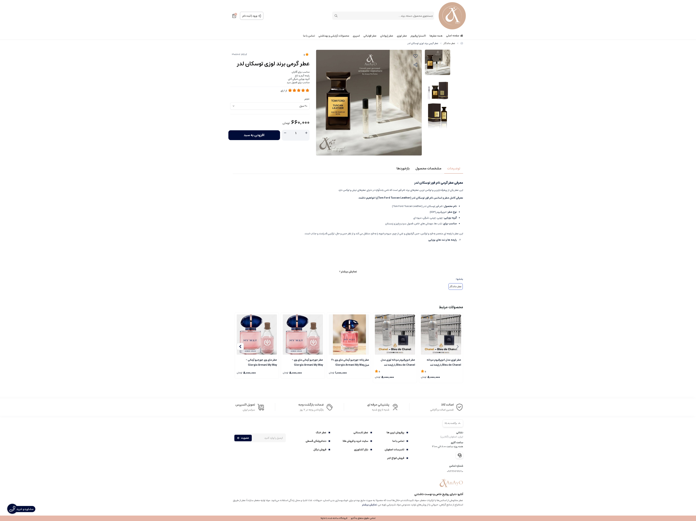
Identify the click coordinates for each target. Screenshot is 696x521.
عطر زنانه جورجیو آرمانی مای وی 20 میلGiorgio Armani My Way (350, 362)
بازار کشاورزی (361, 449)
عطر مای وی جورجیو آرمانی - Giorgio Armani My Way (261, 362)
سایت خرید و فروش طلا (355, 441)
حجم (307, 99)
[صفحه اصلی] (461, 43)
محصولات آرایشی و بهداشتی (333, 36)
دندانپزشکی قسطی (316, 441)
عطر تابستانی (360, 432)
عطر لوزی (402, 36)
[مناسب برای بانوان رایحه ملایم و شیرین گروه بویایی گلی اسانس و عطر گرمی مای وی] (303, 334)
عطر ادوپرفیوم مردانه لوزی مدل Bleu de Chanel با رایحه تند (398, 362)
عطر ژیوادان (386, 36)
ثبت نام (246, 16)
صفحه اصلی (452, 36)
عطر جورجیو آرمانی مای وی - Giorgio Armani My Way (307, 362)
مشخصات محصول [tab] (428, 168)
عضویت (245, 438)
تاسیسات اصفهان (394, 449)
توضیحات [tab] (453, 168)
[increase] (306, 133)
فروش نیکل (319, 449)
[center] (336, 16)
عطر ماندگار (449, 43)
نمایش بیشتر (348, 271)
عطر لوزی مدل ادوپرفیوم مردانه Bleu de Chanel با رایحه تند (444, 362)
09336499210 (455, 471)
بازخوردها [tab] (403, 168)
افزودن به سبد (254, 135)
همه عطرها (436, 36)
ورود (254, 16)
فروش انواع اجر (395, 458)
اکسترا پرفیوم (418, 36)
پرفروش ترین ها (395, 432)
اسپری (356, 36)
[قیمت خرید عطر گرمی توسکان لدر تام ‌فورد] (451, 483)
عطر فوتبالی (369, 36)
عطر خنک (321, 432)
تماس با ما (309, 36)
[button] (240, 346)
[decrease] (285, 133)
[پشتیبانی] (459, 455)
